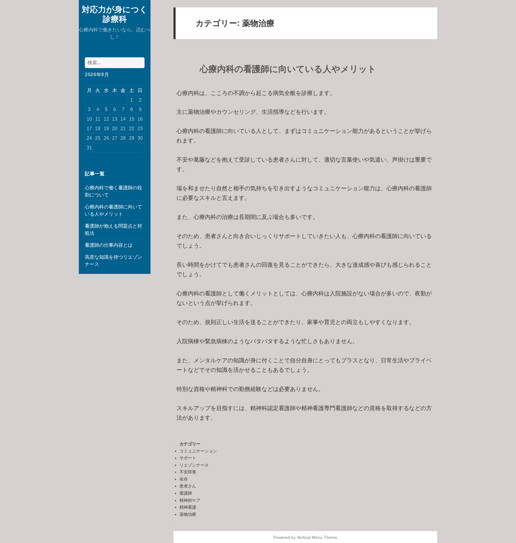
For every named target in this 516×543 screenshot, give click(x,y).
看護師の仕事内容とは (109, 245)
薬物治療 (187, 514)
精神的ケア (189, 500)
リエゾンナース (194, 465)
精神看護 (187, 507)
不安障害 (187, 472)
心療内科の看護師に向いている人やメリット (288, 69)
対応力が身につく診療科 (115, 14)
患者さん (187, 486)
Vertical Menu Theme (317, 537)
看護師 (185, 493)
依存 (183, 479)
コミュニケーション (198, 451)
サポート (187, 457)
